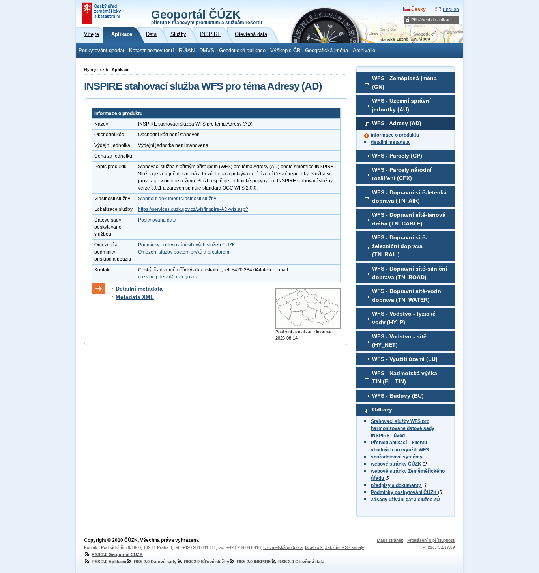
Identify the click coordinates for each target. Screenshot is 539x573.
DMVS (206, 50)
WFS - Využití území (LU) (405, 359)
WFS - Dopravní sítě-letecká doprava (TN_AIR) (409, 196)
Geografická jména (326, 50)
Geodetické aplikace (242, 50)
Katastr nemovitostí (151, 50)
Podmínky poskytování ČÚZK (404, 492)
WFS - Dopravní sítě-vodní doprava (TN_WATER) (407, 295)
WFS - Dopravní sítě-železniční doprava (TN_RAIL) (399, 245)
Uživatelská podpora (283, 547)
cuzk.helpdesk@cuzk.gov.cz (168, 277)
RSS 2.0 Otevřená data (301, 561)
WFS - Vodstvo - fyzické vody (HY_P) (404, 317)
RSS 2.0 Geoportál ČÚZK (117, 554)
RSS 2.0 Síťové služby (206, 561)
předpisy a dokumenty (396, 485)
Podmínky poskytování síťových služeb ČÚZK (186, 245)
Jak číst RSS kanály (344, 547)
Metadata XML (135, 297)
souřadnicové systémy (397, 457)
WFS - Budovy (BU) (398, 396)
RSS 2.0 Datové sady (155, 561)
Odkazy (382, 409)
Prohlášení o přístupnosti (431, 540)
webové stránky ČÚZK (397, 464)
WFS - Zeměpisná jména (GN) (404, 82)
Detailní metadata (139, 289)
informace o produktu (395, 135)
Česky (418, 9)
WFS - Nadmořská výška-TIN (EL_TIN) (405, 377)
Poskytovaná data (157, 220)
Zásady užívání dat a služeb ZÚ (405, 499)
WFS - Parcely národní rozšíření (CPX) (402, 174)
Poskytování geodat (101, 50)
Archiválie (364, 50)
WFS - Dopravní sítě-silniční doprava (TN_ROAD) (409, 272)
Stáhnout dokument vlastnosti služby (177, 198)
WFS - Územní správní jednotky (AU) (401, 105)
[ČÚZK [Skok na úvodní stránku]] (102, 13)
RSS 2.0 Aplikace (109, 561)
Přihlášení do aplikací (431, 19)
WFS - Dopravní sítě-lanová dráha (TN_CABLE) (408, 219)
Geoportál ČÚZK (206, 16)
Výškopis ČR (285, 50)
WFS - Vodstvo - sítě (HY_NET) (399, 340)
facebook (314, 547)
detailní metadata (390, 142)
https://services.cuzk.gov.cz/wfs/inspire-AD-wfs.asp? (193, 209)
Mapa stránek (390, 540)
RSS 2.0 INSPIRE (254, 561)
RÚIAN (187, 50)
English (451, 9)
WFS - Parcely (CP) (397, 155)
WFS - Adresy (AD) (396, 123)
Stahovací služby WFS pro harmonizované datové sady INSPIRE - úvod (402, 428)
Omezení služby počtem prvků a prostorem (183, 252)
